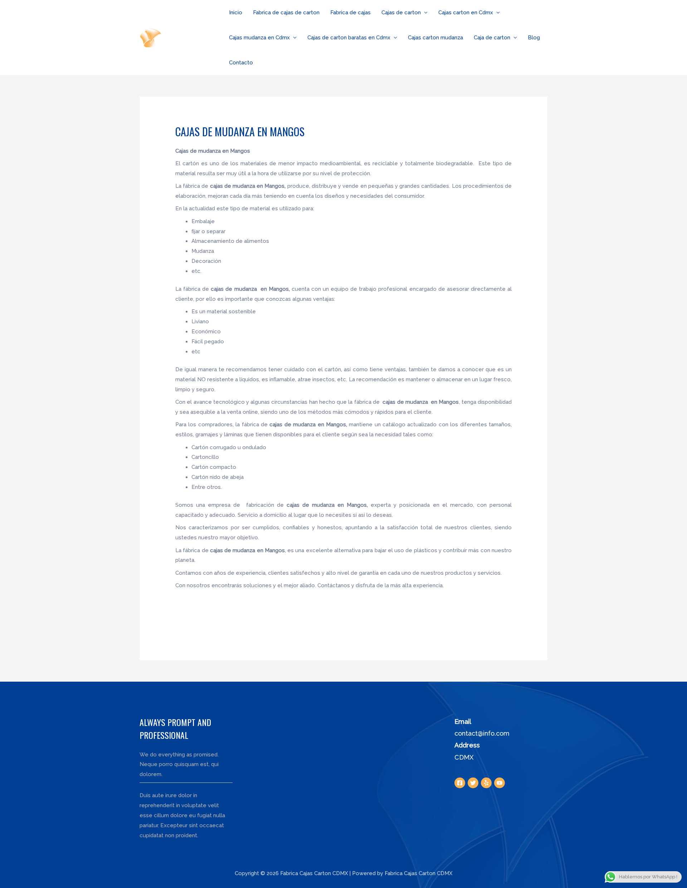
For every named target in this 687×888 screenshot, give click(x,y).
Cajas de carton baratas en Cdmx (348, 37)
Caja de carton (492, 37)
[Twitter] (473, 782)
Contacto (241, 62)
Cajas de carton (401, 12)
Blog (534, 37)
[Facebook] (459, 782)
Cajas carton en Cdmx (465, 12)
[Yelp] (486, 782)
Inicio (235, 12)
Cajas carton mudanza (435, 37)
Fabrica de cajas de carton (286, 12)
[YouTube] (499, 782)
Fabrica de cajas (350, 12)
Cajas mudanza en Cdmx (259, 37)
